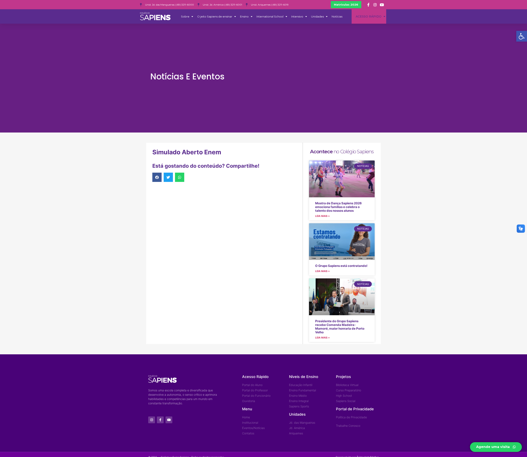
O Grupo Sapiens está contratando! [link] (341, 266)
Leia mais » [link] (322, 215)
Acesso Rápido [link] (368, 16)
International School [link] (270, 16)
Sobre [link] (185, 16)
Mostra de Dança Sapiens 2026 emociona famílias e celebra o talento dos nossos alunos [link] (338, 207)
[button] (157, 177)
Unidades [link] (317, 16)
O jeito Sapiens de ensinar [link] (214, 16)
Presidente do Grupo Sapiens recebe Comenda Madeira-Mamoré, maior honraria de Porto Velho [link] (339, 326)
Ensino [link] (244, 16)
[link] (521, 36)
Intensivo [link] (297, 16)
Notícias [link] (337, 16)
